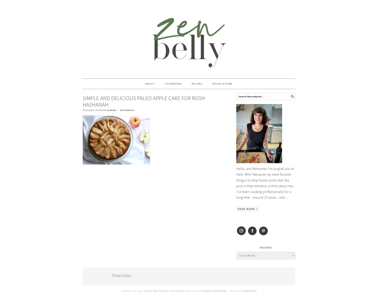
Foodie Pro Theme (155, 291)
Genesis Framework (215, 291)
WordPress (250, 291)
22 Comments (127, 110)
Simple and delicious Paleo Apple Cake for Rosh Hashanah (144, 101)
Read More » (248, 209)
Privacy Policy (122, 275)
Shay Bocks (177, 291)
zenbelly (189, 37)
